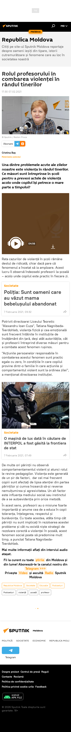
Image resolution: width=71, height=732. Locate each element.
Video (23, 573)
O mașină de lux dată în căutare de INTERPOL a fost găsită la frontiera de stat (35, 443)
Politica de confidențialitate (18, 681)
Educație (44, 585)
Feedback (40, 686)
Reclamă (18, 676)
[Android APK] (13, 697)
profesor (45, 592)
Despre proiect (10, 671)
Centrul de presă (30, 671)
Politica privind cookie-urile (18, 686)
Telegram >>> (35, 568)
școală (33, 592)
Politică (7, 640)
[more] (65, 311)
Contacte (7, 676)
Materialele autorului (11, 157)
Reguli (45, 671)
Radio (49, 573)
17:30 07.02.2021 (11, 91)
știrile (40, 560)
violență (22, 592)
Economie (39, 640)
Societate (11, 285)
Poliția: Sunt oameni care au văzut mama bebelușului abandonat (32, 298)
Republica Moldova (12, 585)
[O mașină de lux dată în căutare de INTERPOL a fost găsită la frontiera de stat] (35, 405)
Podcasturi (57, 585)
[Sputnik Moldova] (11, 27)
